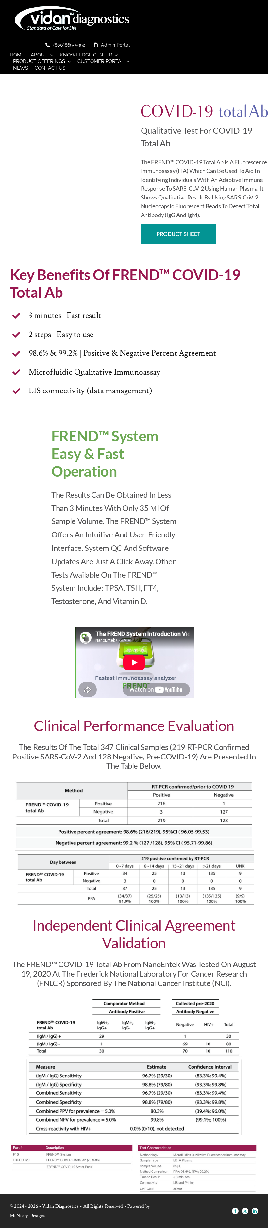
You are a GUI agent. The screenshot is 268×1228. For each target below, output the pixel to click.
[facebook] (235, 1211)
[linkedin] (255, 1211)
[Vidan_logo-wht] (72, 8)
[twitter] (245, 1211)
